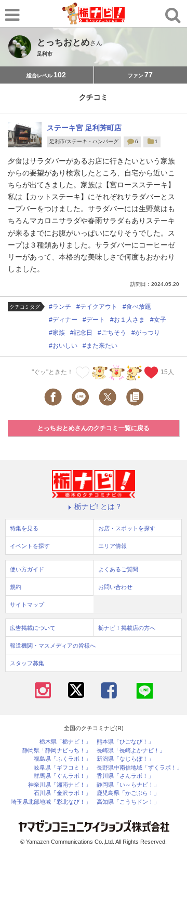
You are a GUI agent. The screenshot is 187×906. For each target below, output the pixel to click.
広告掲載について (33, 628)
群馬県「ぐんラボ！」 (62, 776)
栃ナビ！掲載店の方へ (126, 628)
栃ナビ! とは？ (98, 506)
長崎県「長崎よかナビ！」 (131, 750)
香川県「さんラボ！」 (125, 776)
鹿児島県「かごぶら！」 (128, 793)
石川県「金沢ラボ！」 (62, 793)
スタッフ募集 (27, 663)
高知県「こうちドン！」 (128, 802)
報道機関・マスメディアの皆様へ (53, 645)
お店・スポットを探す (126, 528)
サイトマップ (27, 604)
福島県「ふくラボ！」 (62, 759)
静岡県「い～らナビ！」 (128, 785)
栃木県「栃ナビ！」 (65, 742)
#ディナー (63, 319)
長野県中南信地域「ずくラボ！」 (139, 768)
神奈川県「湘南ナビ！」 (59, 785)
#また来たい (100, 345)
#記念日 (81, 332)
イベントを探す (30, 546)
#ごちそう (112, 332)
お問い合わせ (115, 587)
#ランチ (60, 306)
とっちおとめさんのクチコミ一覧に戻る (93, 428)
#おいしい (63, 345)
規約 (15, 587)
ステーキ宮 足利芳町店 (84, 127)
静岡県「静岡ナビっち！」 (56, 750)
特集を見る (24, 528)
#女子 (158, 319)
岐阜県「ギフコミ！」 (62, 768)
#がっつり (145, 332)
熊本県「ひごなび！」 (125, 742)
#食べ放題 (137, 306)
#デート (94, 319)
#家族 (57, 332)
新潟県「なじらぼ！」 (125, 759)
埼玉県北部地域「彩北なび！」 (51, 802)
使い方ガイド (27, 569)
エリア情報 (112, 546)
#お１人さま (127, 319)
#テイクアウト (96, 306)
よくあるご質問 (118, 569)
